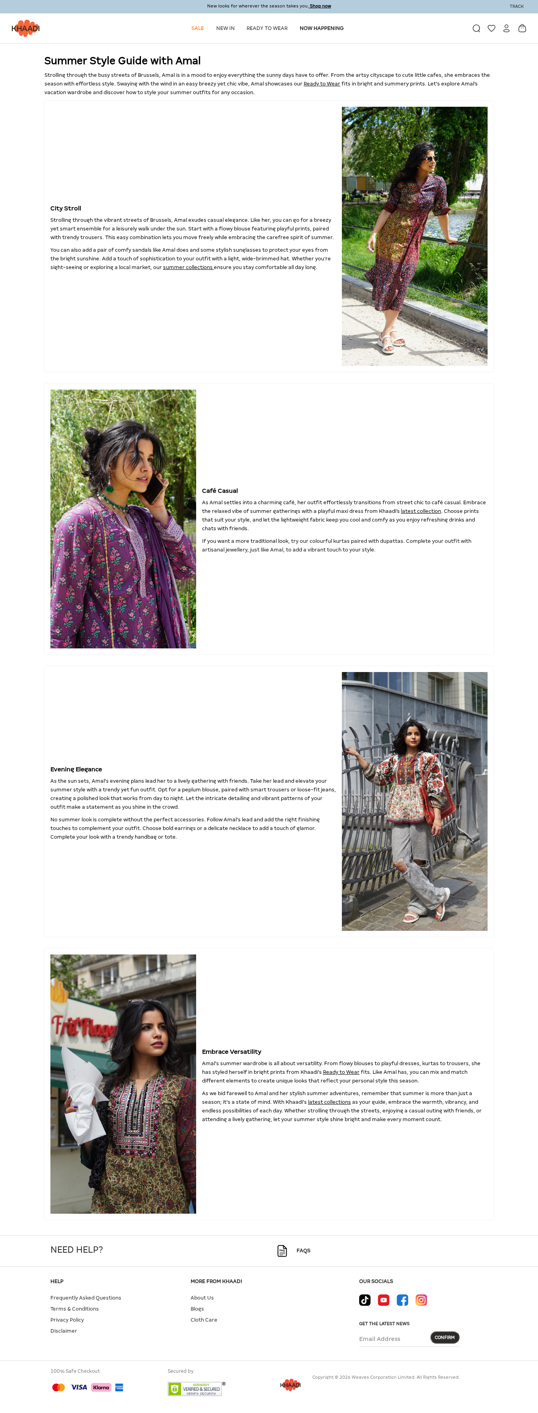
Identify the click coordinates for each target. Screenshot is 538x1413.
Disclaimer (63, 1331)
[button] (199, 28)
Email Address (379, 1339)
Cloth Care (204, 1320)
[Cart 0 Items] (522, 28)
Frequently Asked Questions (85, 1298)
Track (517, 6)
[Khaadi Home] (23, 28)
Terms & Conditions (74, 1309)
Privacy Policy (67, 1320)
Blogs (197, 1309)
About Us (202, 1298)
